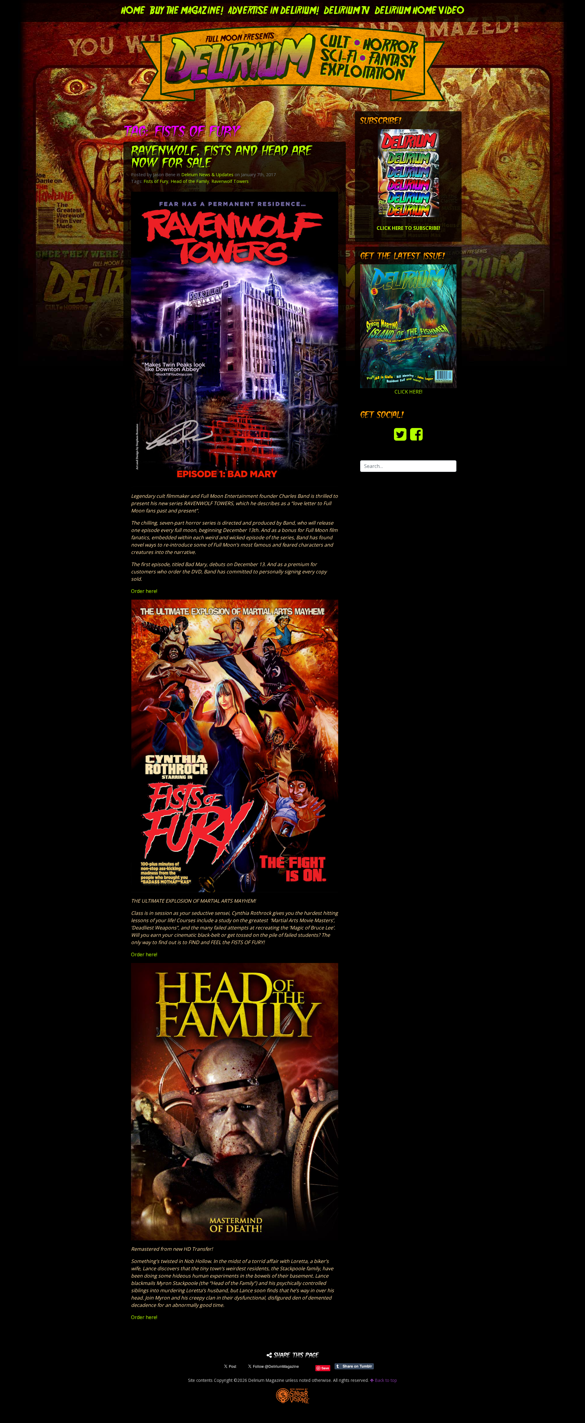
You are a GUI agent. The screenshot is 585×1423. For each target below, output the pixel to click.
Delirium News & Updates (207, 174)
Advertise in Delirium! (273, 10)
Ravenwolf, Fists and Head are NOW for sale (221, 157)
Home (133, 10)
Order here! (144, 591)
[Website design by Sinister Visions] (292, 1395)
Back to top (385, 1380)
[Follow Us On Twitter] (400, 434)
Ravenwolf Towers (230, 181)
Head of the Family (190, 181)
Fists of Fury (156, 181)
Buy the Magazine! (186, 10)
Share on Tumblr (354, 1366)
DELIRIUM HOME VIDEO (419, 10)
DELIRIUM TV (347, 10)
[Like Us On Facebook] (416, 434)
